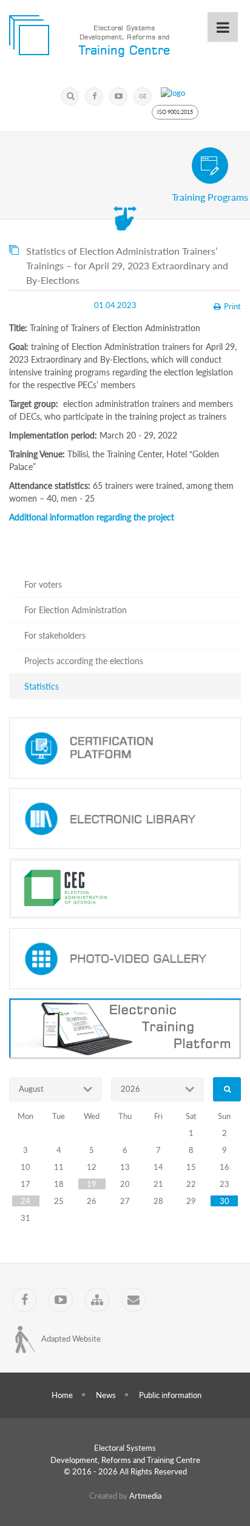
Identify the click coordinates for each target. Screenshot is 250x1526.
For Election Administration (75, 610)
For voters (43, 584)
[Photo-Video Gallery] (125, 958)
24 (25, 1201)
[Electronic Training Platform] (125, 1029)
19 (91, 1184)
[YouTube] (118, 96)
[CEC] (125, 888)
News (106, 1395)
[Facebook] (94, 96)
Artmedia (145, 1496)
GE (143, 95)
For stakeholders (55, 635)
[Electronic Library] (125, 818)
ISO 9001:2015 (175, 112)
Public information (170, 1395)
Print (232, 306)
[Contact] (133, 1300)
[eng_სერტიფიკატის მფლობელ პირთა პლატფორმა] (125, 748)
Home (62, 1395)
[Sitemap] (97, 1300)
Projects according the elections (83, 661)
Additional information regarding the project (91, 517)
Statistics (41, 686)
